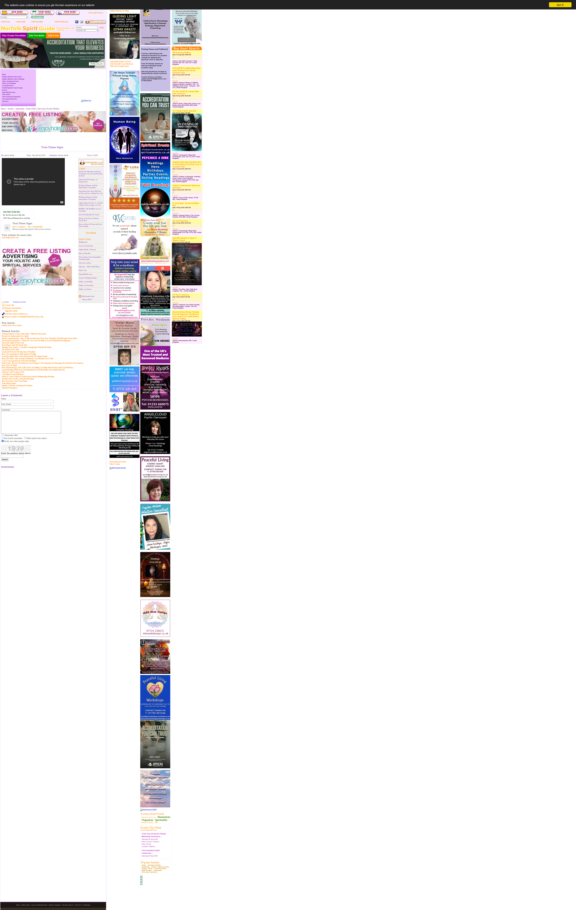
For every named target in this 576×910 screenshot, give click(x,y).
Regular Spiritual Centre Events (12, 77)
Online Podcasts (116, 11)
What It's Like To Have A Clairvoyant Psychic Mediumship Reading (28, 377)
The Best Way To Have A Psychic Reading (18, 379)
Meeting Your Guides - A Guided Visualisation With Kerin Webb (26, 347)
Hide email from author (37, 438)
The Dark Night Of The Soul (13, 343)
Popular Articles (150, 862)
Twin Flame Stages (9, 383)
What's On (83, 270)
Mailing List (83, 242)
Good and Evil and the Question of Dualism (18, 352)
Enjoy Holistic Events (8, 92)
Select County (115, 464)
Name (3, 399)
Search (101, 27)
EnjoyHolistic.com (85, 274)
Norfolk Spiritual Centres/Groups (12, 88)
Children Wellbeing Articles (160, 867)
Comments (5, 410)
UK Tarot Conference (180, 295)
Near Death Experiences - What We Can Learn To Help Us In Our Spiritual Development (36, 341)
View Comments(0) (34, 227)
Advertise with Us (67, 905)
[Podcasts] (95, 23)
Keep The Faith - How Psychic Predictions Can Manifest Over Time (27, 359)
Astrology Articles (154, 865)
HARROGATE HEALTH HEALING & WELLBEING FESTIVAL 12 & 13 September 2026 (186, 164)
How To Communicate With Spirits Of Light (19, 354)
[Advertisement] (52, 136)
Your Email (6, 404)
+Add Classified (36, 22)
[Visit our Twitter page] (81, 23)
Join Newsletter (37, 35)
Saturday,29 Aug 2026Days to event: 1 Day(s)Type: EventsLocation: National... (153, 856)
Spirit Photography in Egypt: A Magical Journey (184, 239)
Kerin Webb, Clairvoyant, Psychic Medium (42, 109)
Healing (144, 868)
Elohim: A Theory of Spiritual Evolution (17, 386)
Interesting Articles (160, 868)
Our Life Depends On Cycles (89, 215)
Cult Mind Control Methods (13, 374)
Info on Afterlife (84, 253)
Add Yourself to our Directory (121, 64)
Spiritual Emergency (10, 388)
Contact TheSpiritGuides (88, 278)
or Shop (126, 11)
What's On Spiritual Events (10, 81)
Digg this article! (11, 311)
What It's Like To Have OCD (13, 372)
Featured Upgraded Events (149, 830)
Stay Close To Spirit (9, 365)
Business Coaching (147, 822)
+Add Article (20, 22)
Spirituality (161, 820)
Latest (81, 168)
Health (150, 868)
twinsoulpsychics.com (10, 238)
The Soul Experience (180, 221)
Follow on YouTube (86, 282)
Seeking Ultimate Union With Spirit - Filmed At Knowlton (24, 334)
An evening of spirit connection (184, 111)
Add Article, (114, 62)
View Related (91, 233)
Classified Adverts (8, 85)
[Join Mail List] (86, 100)
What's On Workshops (9, 83)
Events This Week (151, 827)
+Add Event (5, 22)
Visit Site (175, 81)
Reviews (4, 90)
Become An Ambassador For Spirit (15, 336)
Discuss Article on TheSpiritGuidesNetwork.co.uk (24, 317)
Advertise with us (85, 263)
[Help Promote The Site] (118, 467)
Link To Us (78, 905)
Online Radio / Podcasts (87, 249)
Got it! (560, 5)
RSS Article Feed (88, 296)
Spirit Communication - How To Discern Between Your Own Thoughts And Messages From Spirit (39, 338)
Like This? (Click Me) (11, 212)
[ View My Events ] (95, 13)
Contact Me (9, 305)
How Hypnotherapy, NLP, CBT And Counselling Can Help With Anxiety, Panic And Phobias (37, 368)
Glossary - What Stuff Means (89, 267)
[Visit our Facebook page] (77, 23)
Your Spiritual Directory (9, 99)
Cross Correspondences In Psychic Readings (19, 361)
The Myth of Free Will (10, 350)
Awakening (146, 867)
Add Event (53, 35)
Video (121, 62)
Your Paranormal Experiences (11, 96)
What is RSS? (87, 299)
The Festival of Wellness (181, 53)
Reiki (156, 822)
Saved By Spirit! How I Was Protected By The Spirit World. (25, 356)
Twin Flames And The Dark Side (14, 345)
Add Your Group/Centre (119, 66)
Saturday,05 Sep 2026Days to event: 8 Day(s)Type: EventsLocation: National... (151, 840)
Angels (144, 865)
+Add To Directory (61, 22)
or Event (127, 62)
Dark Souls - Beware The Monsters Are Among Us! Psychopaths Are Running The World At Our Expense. (43, 363)
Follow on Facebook (86, 285)
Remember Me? (11, 435)
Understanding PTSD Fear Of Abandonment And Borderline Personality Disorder (33, 370)
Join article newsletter (13, 438)
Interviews (5, 101)
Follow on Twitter (85, 289)
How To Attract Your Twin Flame (14, 381)
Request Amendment (13, 308)
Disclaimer (87, 905)
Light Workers (147, 870)
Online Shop (25, 905)
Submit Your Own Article (11, 325)
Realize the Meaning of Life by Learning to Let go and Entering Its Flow (90, 174)
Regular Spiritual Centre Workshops (13, 79)
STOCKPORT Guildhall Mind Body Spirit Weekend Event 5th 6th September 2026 (186, 70)
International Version (118, 462)
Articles (11, 109)
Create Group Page (86, 246)
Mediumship (158, 870)
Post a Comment (18, 227)
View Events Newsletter (14, 35)
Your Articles (6, 94)
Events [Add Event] (152, 813)
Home (4, 74)
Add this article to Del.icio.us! (16, 314)
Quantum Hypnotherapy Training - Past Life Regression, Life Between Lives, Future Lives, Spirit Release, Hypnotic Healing (186, 315)
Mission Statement (55, 905)
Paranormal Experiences (149, 872)
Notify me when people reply (16, 441)
